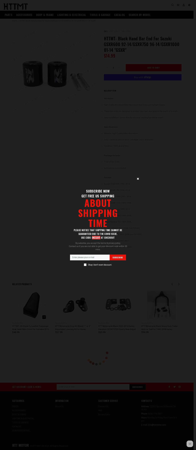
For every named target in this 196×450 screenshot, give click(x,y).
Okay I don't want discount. (100, 265)
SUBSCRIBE (117, 257)
